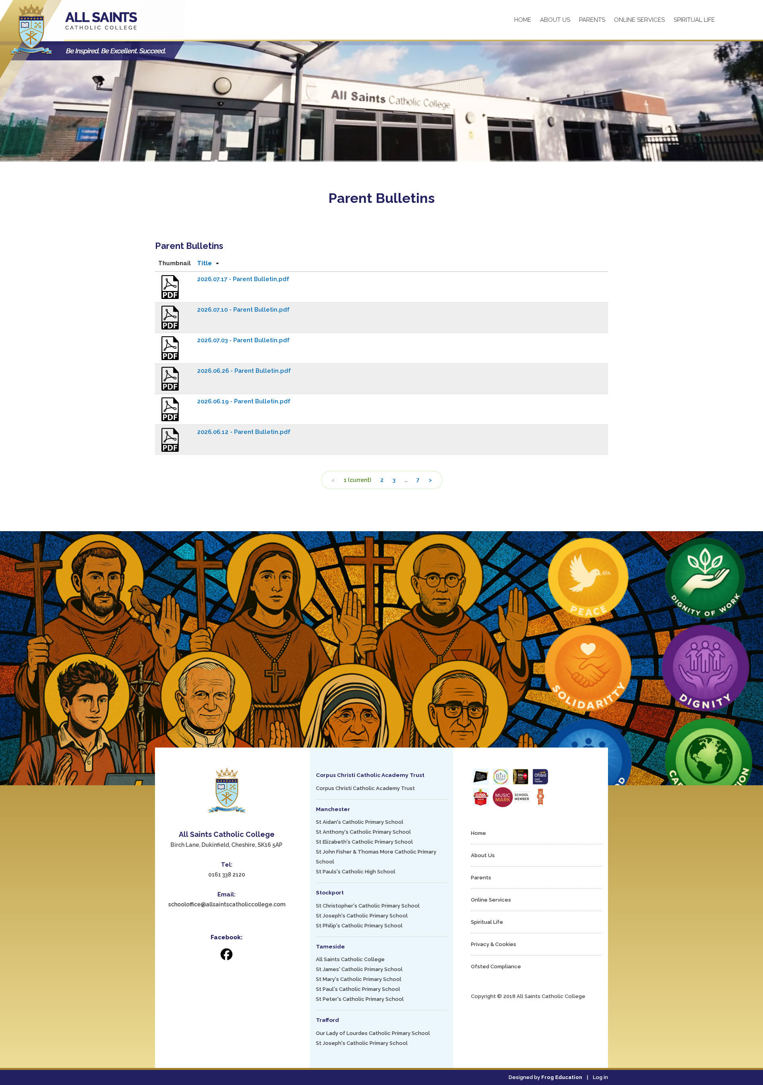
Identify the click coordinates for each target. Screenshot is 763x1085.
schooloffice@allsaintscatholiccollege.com (226, 904)
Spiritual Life (694, 19)
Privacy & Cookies (493, 944)
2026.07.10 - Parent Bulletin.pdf (243, 309)
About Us (555, 19)
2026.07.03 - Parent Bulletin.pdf (243, 340)
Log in (600, 1077)
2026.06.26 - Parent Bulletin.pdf (244, 370)
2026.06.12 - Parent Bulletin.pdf (243, 432)
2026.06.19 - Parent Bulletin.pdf (243, 401)
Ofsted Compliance (496, 966)
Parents (592, 19)
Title (204, 263)
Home (522, 19)
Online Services (639, 19)
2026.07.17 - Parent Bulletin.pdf (243, 279)
